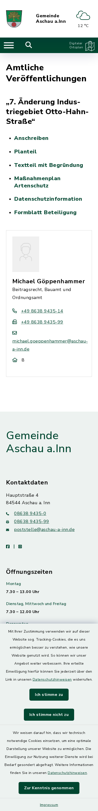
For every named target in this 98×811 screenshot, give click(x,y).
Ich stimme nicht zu (49, 714)
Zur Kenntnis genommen (49, 788)
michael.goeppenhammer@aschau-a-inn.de (50, 345)
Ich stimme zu (49, 694)
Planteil (25, 151)
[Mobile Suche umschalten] (29, 45)
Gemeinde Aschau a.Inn (51, 18)
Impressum (49, 804)
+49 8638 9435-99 (42, 322)
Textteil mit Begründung (48, 165)
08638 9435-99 (31, 521)
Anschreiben (31, 138)
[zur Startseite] (14, 19)
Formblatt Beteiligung (45, 212)
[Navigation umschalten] (9, 45)
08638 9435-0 (30, 513)
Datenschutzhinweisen (52, 679)
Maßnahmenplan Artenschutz (37, 182)
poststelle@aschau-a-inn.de (44, 529)
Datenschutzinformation (48, 199)
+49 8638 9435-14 (42, 311)
